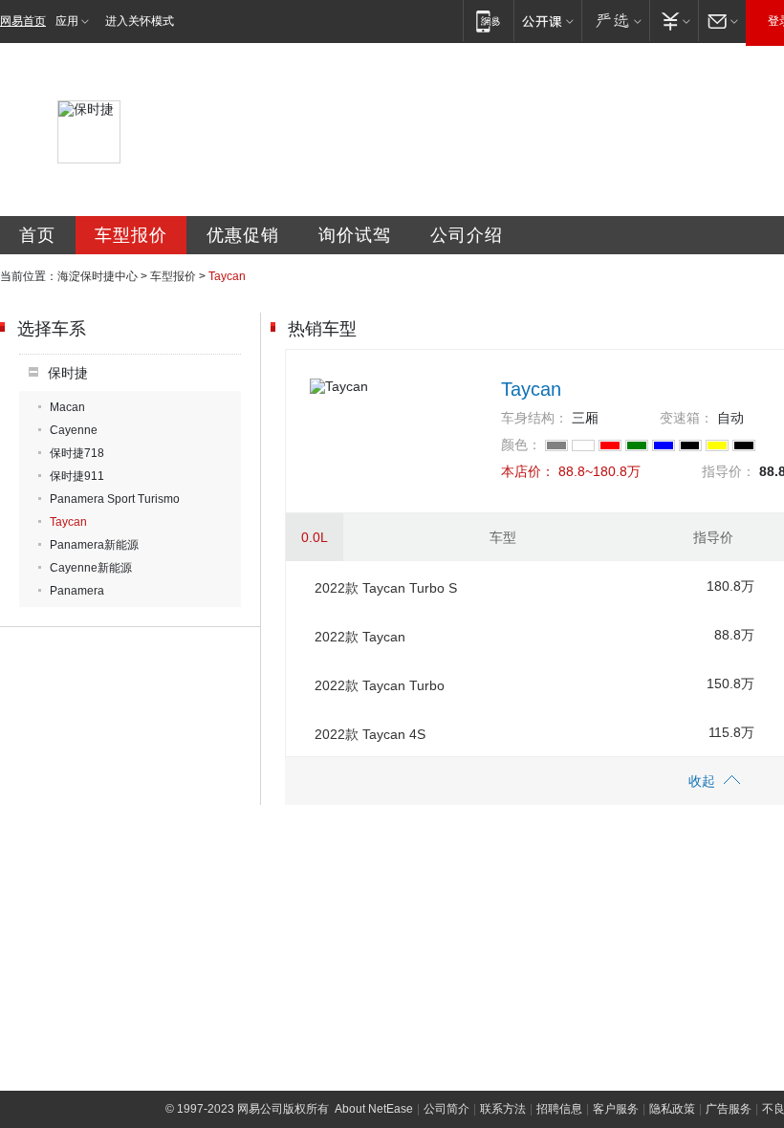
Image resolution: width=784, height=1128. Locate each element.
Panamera (77, 590)
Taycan (68, 522)
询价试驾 (354, 235)
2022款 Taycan (360, 636)
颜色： (521, 444)
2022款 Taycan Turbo (380, 685)
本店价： (528, 471)
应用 (66, 21)
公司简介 (446, 1109)
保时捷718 (77, 453)
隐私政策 (672, 1109)
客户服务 (616, 1109)
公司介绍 (466, 235)
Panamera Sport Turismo (115, 499)
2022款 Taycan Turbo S (386, 588)
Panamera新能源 (94, 545)
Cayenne (74, 430)
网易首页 (23, 21)
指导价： (728, 471)
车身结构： (534, 417)
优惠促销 (243, 235)
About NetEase (374, 1109)
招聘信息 (559, 1109)
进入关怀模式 (139, 21)
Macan (67, 407)
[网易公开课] (547, 20)
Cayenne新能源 (91, 568)
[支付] (673, 20)
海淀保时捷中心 (97, 276)
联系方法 (503, 1109)
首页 (37, 235)
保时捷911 (77, 476)
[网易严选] (615, 20)
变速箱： (686, 417)
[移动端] (488, 20)
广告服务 (728, 1109)
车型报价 (131, 235)
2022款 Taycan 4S (370, 734)
